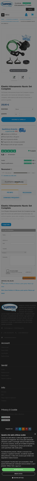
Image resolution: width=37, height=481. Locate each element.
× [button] (35, 434)
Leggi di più (18, 466)
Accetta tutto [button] (18, 469)
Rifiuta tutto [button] (18, 473)
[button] (18, 478)
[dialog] (18, 456)
